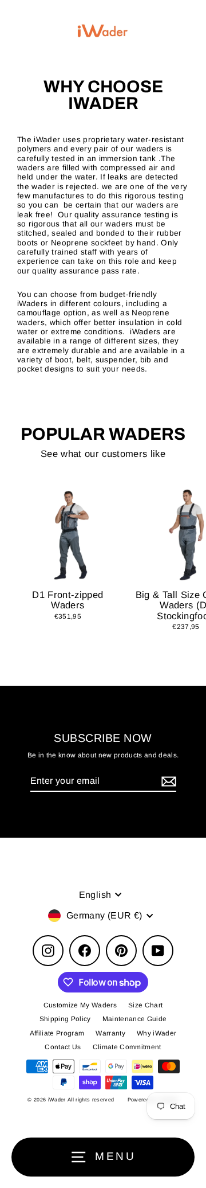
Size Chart (145, 1005)
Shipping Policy (65, 1019)
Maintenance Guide (134, 1019)
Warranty (110, 1033)
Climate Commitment (127, 1047)
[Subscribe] (167, 781)
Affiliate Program (57, 1033)
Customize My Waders (80, 1005)
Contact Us (63, 1047)
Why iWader (156, 1033)
